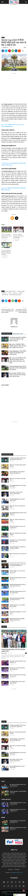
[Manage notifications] (24, 890)
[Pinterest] (9, 50)
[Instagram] (19, 882)
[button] (2, 2)
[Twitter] (6, 50)
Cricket (6, 35)
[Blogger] (4, 882)
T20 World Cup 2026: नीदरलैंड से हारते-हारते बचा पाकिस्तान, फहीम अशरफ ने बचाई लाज (17, 339)
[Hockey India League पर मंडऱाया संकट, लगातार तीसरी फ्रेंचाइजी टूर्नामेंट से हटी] (5, 565)
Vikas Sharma (4, 653)
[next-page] (5, 380)
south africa (4, 292)
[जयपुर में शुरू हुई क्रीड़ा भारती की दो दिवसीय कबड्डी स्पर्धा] (14, 639)
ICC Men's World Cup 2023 (10, 291)
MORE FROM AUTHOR (18, 333)
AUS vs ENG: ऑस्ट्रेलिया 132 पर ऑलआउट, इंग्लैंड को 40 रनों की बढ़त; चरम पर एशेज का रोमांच (17, 374)
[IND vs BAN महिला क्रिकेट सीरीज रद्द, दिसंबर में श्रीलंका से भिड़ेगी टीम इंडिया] (5, 514)
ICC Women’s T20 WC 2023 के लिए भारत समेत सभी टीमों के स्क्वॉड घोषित (21, 311)
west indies (20, 292)
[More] (22, 50)
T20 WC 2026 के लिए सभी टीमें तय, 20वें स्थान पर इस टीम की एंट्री (6, 236)
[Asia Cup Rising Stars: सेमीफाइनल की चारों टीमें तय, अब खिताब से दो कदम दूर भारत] (5, 548)
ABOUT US (7, 894)
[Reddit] (8, 886)
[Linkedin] (16, 50)
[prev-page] (2, 380)
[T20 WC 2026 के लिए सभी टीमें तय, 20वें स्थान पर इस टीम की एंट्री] (6, 230)
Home (2, 35)
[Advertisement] (14, 19)
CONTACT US (12, 894)
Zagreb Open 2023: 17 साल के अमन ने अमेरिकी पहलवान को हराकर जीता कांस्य (7, 311)
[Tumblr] (12, 886)
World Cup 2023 (5, 294)
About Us (11, 869)
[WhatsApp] (12, 50)
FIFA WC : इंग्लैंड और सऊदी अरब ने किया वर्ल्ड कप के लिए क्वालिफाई (18, 236)
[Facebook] (2, 50)
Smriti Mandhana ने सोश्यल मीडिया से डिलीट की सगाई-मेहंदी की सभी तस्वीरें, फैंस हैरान (17, 352)
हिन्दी (17, 894)
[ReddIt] (19, 50)
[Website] (19, 886)
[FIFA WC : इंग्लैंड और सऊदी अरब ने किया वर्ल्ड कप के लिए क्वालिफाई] (18, 230)
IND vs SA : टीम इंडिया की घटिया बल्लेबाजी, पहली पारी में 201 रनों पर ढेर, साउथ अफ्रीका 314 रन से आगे (17, 346)
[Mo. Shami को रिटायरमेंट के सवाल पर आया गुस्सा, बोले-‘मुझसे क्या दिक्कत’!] (5, 786)
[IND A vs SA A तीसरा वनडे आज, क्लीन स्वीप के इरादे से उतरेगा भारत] (5, 555)
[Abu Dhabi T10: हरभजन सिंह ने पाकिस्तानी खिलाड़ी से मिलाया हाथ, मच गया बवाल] (5, 541)
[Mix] (23, 882)
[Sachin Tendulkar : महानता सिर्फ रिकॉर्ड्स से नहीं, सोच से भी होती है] (5, 793)
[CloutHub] (7, 882)
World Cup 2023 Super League (15, 294)
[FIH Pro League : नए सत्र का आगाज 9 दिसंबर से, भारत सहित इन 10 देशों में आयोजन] (5, 572)
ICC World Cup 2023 (20, 291)
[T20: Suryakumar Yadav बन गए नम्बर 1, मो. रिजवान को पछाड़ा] (5, 804)
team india (15, 292)
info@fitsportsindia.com (17, 872)
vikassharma (5, 47)
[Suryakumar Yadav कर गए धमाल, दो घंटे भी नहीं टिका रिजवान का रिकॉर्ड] (5, 811)
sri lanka (9, 292)
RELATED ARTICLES (6, 333)
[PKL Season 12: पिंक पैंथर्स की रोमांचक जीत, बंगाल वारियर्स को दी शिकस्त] (5, 669)
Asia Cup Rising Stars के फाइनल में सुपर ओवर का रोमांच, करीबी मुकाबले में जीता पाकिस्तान (17, 368)
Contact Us (17, 869)
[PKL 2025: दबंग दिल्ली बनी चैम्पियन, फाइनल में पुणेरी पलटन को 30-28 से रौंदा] (5, 662)
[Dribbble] (11, 882)
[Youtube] (23, 886)
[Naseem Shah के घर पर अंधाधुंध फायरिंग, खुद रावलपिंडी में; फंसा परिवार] (5, 822)
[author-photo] (14, 324)
